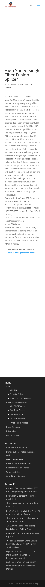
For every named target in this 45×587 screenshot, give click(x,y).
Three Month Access (19, 422)
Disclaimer (14, 390)
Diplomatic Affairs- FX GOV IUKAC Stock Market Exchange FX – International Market (21, 554)
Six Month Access (17, 418)
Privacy (34, 583)
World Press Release (15, 476)
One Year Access (17, 414)
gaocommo (11, 84)
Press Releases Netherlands (18, 463)
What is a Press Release (20, 398)
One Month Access (18, 406)
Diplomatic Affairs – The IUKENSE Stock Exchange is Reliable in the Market (21, 565)
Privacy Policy (12, 431)
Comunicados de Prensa (17, 447)
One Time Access (17, 410)
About (9, 386)
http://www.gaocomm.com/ (21, 252)
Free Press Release (14, 459)
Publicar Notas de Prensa (17, 467)
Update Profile (12, 435)
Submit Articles (13, 472)
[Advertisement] (22, 38)
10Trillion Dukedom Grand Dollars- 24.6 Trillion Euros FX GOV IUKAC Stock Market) (22, 544)
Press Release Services (16, 402)
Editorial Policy (16, 394)
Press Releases (13, 427)
